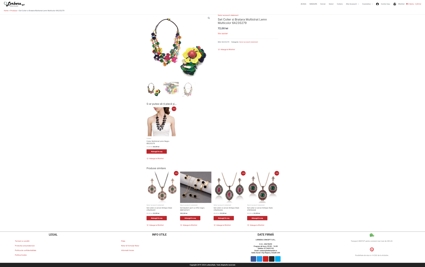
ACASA (303, 4)
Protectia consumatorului (25, 246)
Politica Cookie (21, 255)
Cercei (323, 4)
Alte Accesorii (351, 4)
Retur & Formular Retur (130, 246)
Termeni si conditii (22, 241)
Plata (123, 241)
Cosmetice (366, 4)
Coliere (340, 4)
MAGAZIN (313, 4)
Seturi (331, 4)
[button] (209, 18)
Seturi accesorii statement (228, 15)
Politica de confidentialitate (25, 250)
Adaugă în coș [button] (156, 151)
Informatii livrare (127, 250)
